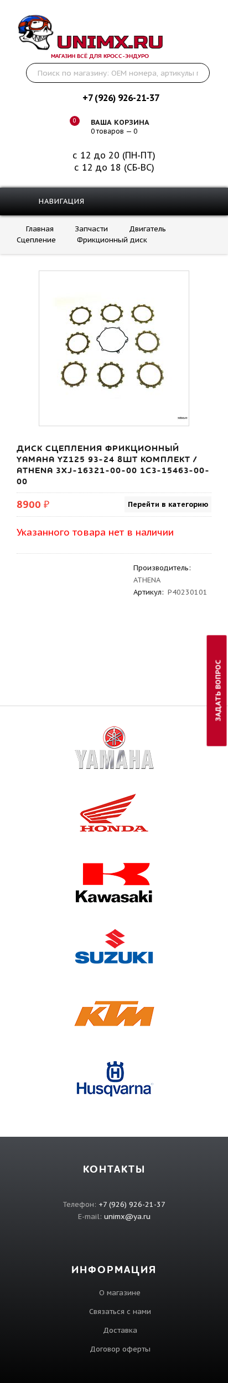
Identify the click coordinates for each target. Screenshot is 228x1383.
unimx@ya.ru (127, 1216)
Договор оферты (120, 1349)
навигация (60, 201)
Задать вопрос (218, 690)
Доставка (120, 1330)
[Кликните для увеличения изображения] (114, 345)
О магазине (120, 1292)
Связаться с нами (120, 1311)
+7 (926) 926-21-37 (120, 97)
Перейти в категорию (168, 504)
